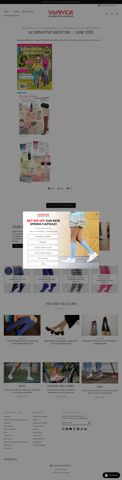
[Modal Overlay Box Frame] (61, 240)
